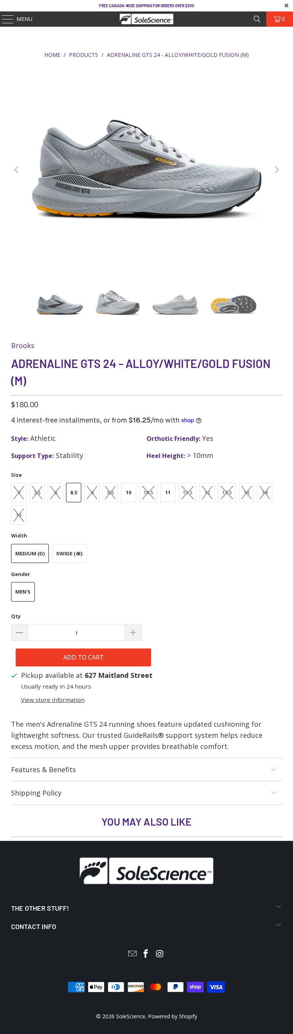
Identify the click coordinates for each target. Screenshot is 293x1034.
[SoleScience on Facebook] (146, 954)
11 (168, 492)
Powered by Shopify (172, 1016)
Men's (23, 591)
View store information (53, 699)
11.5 (187, 492)
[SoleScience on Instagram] (160, 954)
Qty (16, 616)
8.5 (73, 492)
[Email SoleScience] (132, 954)
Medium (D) (30, 553)
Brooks (22, 345)
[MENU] (4, 19)
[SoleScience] (146, 19)
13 (246, 492)
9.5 (110, 492)
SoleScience (130, 1016)
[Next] (276, 170)
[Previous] (17, 170)
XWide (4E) (69, 553)
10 (128, 492)
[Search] (257, 19)
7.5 (37, 492)
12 (207, 492)
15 (18, 514)
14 (264, 492)
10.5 (148, 492)
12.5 (227, 492)
